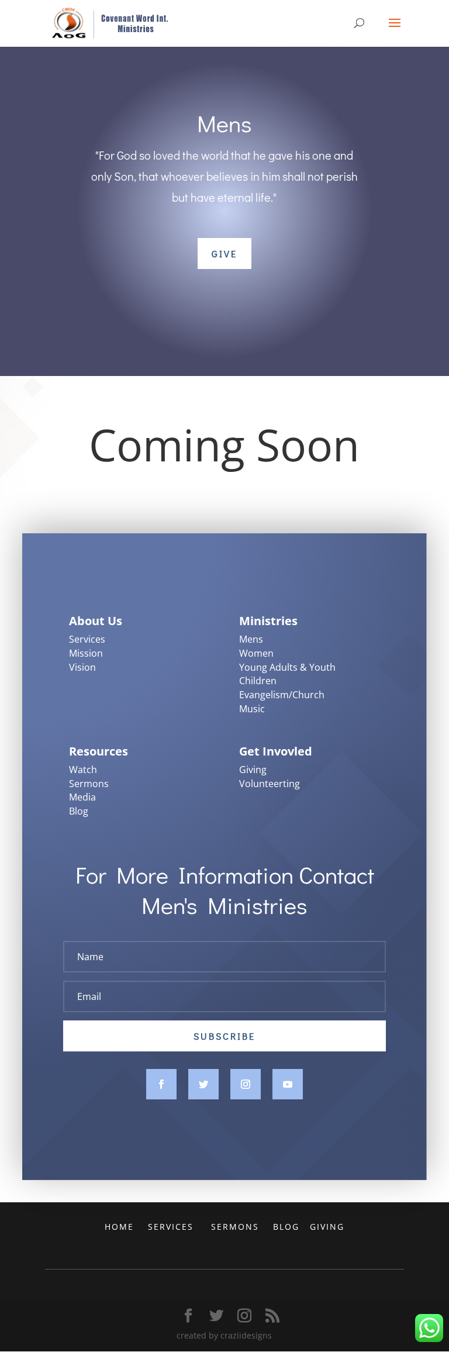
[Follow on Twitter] (203, 1084)
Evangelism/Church (281, 694)
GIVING (327, 1226)
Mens (251, 639)
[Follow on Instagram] (245, 1084)
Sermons (89, 783)
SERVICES (172, 1226)
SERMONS (237, 1226)
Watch (83, 769)
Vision (82, 667)
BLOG (288, 1226)
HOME (121, 1226)
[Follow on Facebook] (161, 1084)
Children (258, 680)
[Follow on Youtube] (287, 1084)
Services (87, 639)
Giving (253, 769)
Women (256, 653)
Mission (86, 653)
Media (82, 797)
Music (252, 708)
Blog (78, 811)
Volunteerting (269, 783)
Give (224, 253)
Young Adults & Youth (287, 667)
